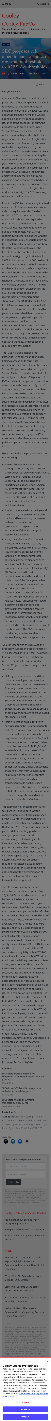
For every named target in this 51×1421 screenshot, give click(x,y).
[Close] (47, 1361)
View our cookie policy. (29, 1393)
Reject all (25, 1409)
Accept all (25, 1416)
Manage (25, 1402)
